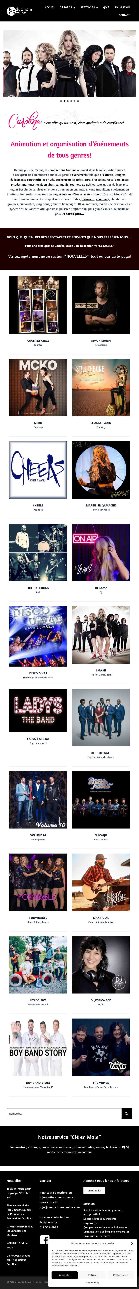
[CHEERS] (38, 469)
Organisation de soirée (96, 1236)
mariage (27, 184)
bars (87, 179)
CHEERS (38, 505)
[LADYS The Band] (38, 710)
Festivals (108, 174)
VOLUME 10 (38, 835)
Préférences (120, 1275)
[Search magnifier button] (127, 1113)
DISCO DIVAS (38, 673)
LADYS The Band (38, 739)
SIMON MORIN (101, 340)
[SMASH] (101, 634)
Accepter (65, 1275)
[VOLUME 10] (38, 799)
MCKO (38, 423)
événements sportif (68, 179)
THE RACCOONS (38, 588)
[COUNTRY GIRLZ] (38, 305)
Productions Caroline (62, 170)
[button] (132, 1243)
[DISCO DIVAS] (38, 636)
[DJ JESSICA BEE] (101, 964)
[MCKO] (38, 387)
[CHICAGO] (101, 799)
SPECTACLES (104, 245)
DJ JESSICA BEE (101, 1000)
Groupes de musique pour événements (105, 1227)
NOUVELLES (76, 256)
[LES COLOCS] (38, 964)
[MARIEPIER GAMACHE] (101, 469)
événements (80, 174)
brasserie (98, 179)
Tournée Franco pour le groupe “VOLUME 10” (19, 1193)
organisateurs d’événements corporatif (79, 194)
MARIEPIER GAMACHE (101, 505)
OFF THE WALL (101, 753)
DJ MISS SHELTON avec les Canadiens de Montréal (20, 1231)
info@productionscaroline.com (60, 1207)
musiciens (88, 199)
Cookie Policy (92, 1282)
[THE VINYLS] (101, 1047)
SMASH (101, 670)
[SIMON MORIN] (101, 305)
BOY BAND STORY (38, 1082)
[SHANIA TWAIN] (101, 387)
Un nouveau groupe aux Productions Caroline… (18, 1260)
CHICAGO (101, 835)
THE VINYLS (101, 1082)
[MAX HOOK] (101, 882)
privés (50, 179)
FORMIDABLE (38, 917)
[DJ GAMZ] (101, 552)
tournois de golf (80, 184)
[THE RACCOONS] (38, 552)
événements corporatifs (26, 179)
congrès (120, 174)
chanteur (102, 199)
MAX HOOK (101, 917)
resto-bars (113, 179)
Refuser (93, 1275)
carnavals (61, 184)
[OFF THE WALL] (101, 717)
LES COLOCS (38, 1000)
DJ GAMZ (101, 588)
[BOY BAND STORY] (38, 1047)
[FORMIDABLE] (38, 882)
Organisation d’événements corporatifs (106, 1231)
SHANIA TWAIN (101, 423)
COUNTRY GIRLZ (38, 340)
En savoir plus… (73, 214)
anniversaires (45, 184)
